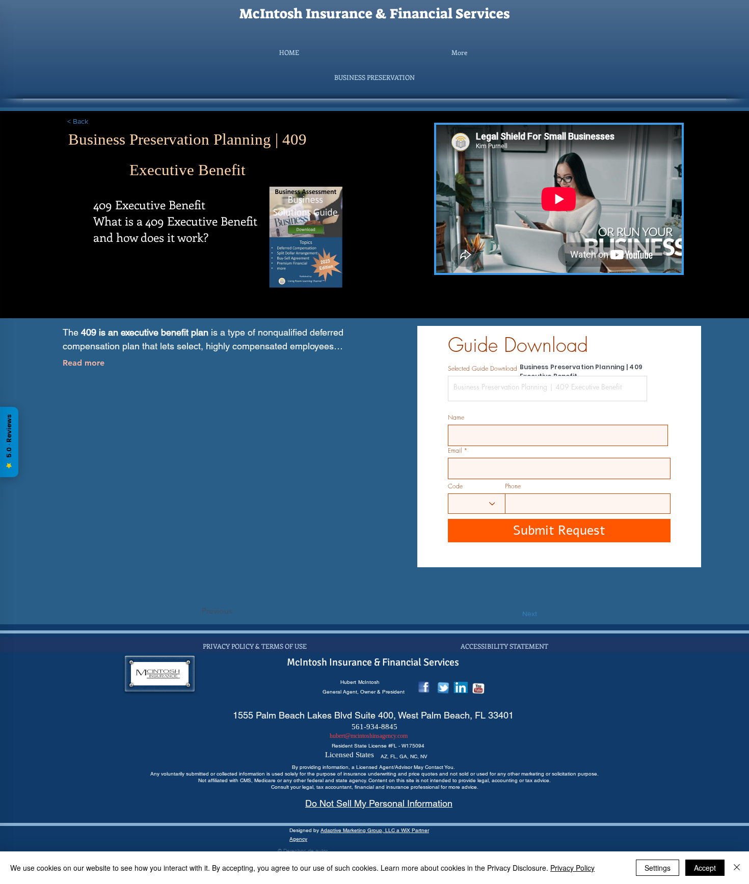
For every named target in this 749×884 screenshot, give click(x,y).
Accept (705, 868)
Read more (83, 363)
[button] (374, 77)
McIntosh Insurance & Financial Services (374, 14)
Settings (658, 868)
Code (455, 486)
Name (456, 418)
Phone (513, 486)
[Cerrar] (737, 868)
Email (455, 451)
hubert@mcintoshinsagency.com (369, 735)
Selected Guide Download (482, 369)
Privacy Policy (572, 868)
